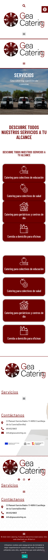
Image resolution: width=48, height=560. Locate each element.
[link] (45, 9)
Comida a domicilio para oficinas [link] (24, 236)
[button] (24, 5)
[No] (44, 551)
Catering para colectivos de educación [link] (24, 177)
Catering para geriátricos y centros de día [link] (24, 216)
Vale (24, 556)
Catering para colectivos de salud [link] (24, 196)
